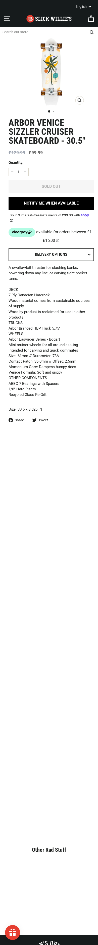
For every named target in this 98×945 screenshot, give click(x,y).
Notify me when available (51, 203)
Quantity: (16, 163)
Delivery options (51, 254)
